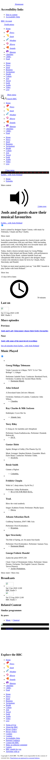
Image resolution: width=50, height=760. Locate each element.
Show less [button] (5, 273)
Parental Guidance (13, 740)
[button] (7, 170)
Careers (9, 747)
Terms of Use (11, 725)
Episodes (9, 181)
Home (8, 179)
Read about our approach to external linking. (25, 758)
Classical (16, 620)
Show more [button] (5, 236)
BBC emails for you (13, 749)
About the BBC (12, 727)
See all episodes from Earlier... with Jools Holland (20, 346)
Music (8, 620)
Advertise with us (12, 751)
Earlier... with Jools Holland (11, 175)
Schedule (9, 629)
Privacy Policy (11, 729)
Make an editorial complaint (16, 745)
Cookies (9, 734)
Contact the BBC (12, 743)
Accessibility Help (13, 738)
